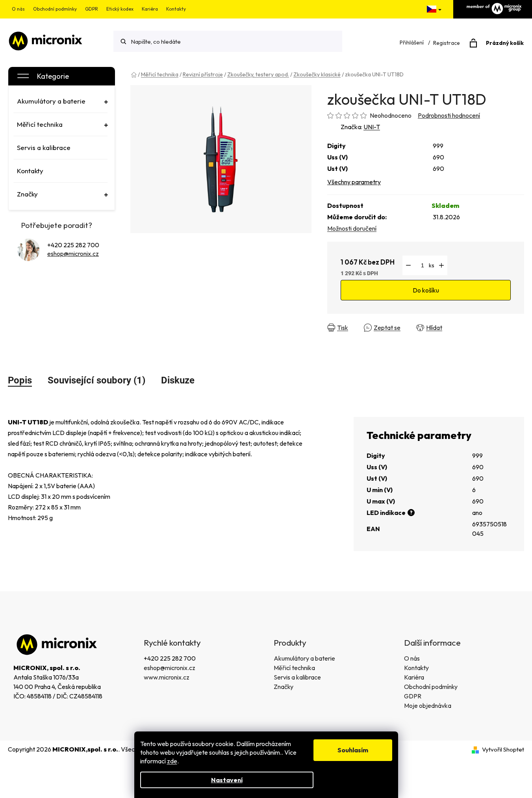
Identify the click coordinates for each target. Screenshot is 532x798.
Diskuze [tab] (178, 380)
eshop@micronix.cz (73, 253)
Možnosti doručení (351, 228)
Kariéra (150, 9)
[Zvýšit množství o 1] (441, 265)
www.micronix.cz (166, 677)
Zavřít (464, 327)
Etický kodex (119, 9)
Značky (283, 687)
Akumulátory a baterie (304, 658)
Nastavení (227, 780)
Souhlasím (352, 750)
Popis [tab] (20, 380)
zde (172, 761)
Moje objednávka (427, 705)
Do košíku (426, 290)
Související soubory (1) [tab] (96, 380)
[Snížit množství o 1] (408, 265)
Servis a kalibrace (297, 677)
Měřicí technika (294, 668)
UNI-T (371, 127)
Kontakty (176, 9)
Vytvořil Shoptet (503, 749)
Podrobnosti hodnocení (449, 115)
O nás (18, 9)
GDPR (91, 9)
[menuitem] (61, 101)
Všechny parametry (354, 182)
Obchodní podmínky (55, 9)
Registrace (446, 42)
